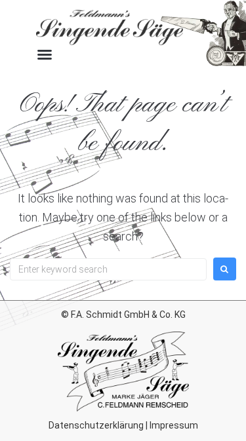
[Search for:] (108, 269)
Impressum (174, 425)
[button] (44, 54)
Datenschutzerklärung (96, 425)
